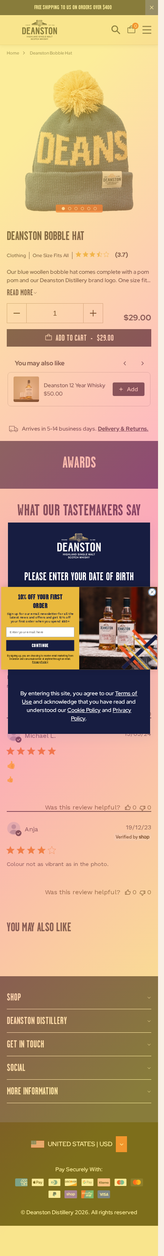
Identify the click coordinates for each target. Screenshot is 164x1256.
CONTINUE (40, 645)
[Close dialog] (152, 591)
